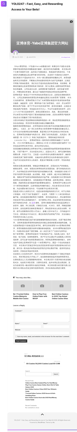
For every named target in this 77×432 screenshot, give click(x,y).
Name (17, 323)
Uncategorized (65, 57)
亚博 (33, 203)
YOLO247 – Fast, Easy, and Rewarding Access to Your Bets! (37, 6)
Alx (54, 422)
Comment (18, 311)
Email (45, 323)
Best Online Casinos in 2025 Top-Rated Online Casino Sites (60, 296)
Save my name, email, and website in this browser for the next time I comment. (43, 336)
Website (17, 330)
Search (27, 371)
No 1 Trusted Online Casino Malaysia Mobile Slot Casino (21, 296)
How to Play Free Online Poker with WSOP (40, 296)
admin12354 (32, 57)
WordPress (41, 422)
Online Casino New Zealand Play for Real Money (41, 383)
